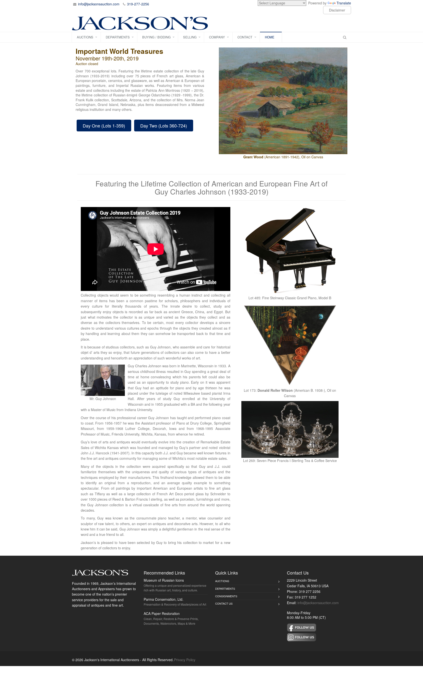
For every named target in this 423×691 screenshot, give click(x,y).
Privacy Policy (184, 659)
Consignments (226, 596)
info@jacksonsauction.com (98, 3)
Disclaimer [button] (337, 10)
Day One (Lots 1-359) (104, 125)
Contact (244, 37)
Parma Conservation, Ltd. (163, 599)
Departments (118, 37)
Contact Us (224, 603)
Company (217, 37)
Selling (190, 37)
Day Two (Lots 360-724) (163, 125)
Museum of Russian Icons (164, 580)
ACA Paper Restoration (162, 613)
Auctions (85, 37)
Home (269, 37)
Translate (344, 2)
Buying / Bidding (156, 37)
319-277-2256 (138, 3)
